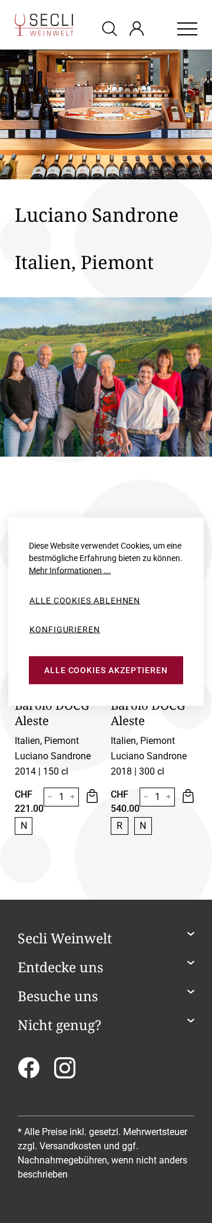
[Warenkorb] (160, 28)
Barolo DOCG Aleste (52, 713)
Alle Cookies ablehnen (84, 600)
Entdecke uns (60, 967)
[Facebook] (28, 1071)
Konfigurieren (64, 629)
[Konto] (136, 28)
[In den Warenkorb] (91, 797)
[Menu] (187, 28)
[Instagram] (65, 1071)
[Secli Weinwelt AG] (44, 25)
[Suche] (111, 28)
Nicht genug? (59, 1025)
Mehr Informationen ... (70, 570)
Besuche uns (58, 996)
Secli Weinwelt (65, 938)
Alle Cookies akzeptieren (106, 670)
